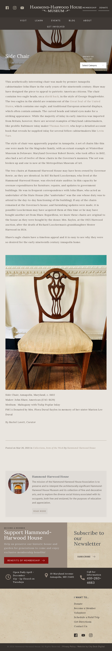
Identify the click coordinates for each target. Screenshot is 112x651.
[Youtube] (83, 635)
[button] (90, 8)
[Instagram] (90, 635)
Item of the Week (55, 447)
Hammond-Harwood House (81, 447)
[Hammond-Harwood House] (18, 483)
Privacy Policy (69, 646)
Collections (39, 447)
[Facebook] (75, 635)
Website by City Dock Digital (91, 646)
